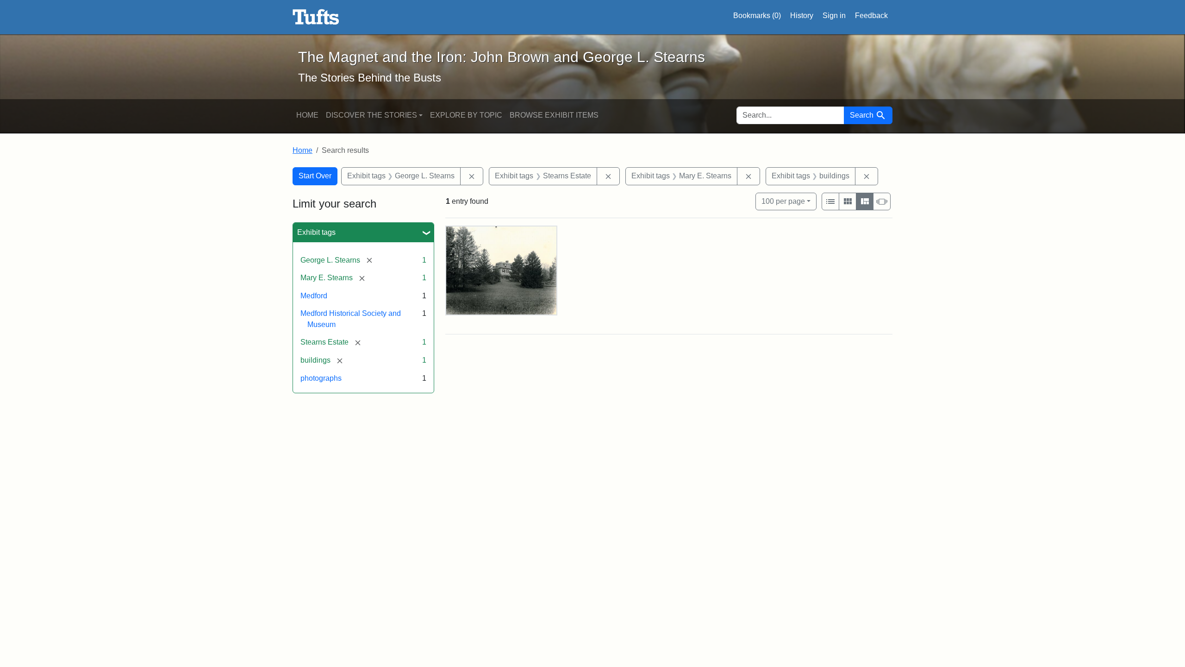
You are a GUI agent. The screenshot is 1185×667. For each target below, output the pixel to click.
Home (307, 115)
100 (783, 201)
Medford (313, 296)
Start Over (315, 176)
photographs (321, 378)
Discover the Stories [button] (371, 115)
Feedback (871, 15)
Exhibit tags (316, 232)
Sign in (834, 15)
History (801, 15)
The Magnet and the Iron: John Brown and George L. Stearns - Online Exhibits (316, 17)
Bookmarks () (757, 15)
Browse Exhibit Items (554, 115)
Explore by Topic (466, 115)
